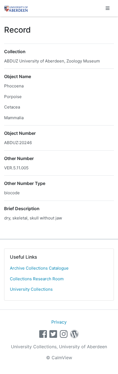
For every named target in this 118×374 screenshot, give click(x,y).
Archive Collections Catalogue (39, 268)
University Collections (31, 289)
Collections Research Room (37, 278)
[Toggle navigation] (108, 8)
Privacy (59, 322)
